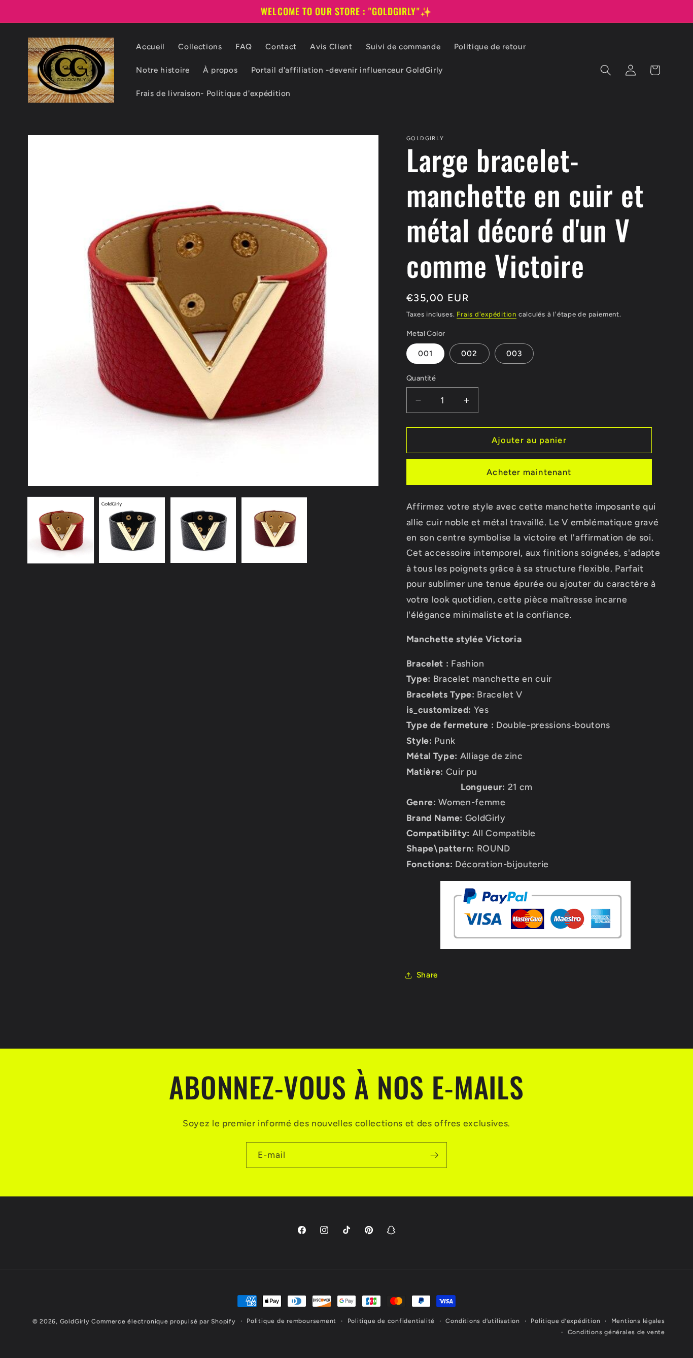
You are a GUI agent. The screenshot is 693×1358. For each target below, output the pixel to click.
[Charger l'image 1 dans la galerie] (60, 530)
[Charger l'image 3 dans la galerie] (203, 530)
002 (469, 353)
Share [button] (427, 975)
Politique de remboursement (291, 1320)
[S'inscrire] (434, 1155)
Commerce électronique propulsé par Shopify (163, 1321)
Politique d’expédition (565, 1320)
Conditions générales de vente (616, 1331)
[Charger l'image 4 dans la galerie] (274, 530)
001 (425, 353)
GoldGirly (75, 1321)
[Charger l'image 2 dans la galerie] (131, 530)
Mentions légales (638, 1320)
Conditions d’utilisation (482, 1320)
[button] (606, 70)
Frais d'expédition (486, 314)
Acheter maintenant (529, 472)
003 (514, 353)
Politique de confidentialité (391, 1320)
